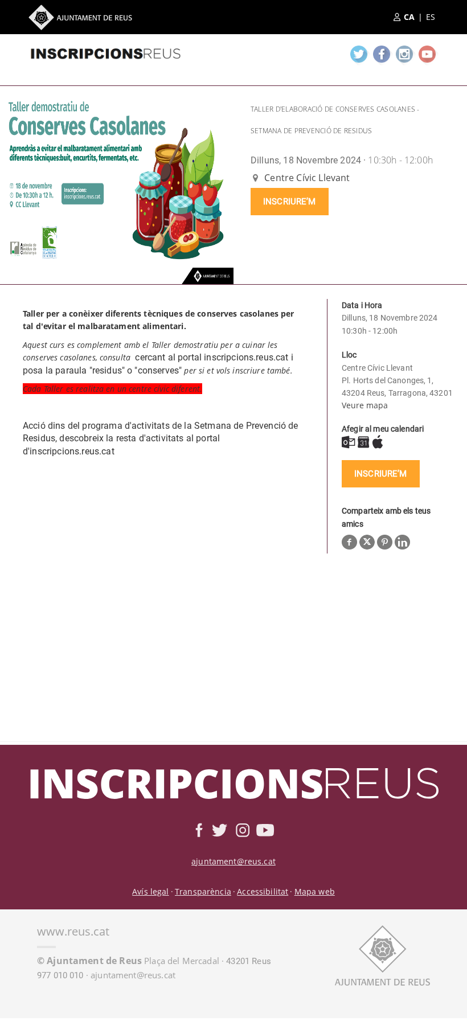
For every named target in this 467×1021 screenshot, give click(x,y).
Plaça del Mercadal (128, 960)
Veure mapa (365, 405)
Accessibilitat (262, 891)
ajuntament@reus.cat (233, 861)
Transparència (203, 891)
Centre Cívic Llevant (306, 177)
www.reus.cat (73, 931)
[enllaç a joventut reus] (105, 51)
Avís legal (150, 891)
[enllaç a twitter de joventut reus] (358, 54)
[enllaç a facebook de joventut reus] (381, 54)
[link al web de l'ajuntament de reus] (382, 954)
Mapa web (314, 891)
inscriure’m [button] (289, 201)
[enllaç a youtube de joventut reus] (427, 54)
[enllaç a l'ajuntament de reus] (80, 17)
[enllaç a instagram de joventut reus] (404, 54)
